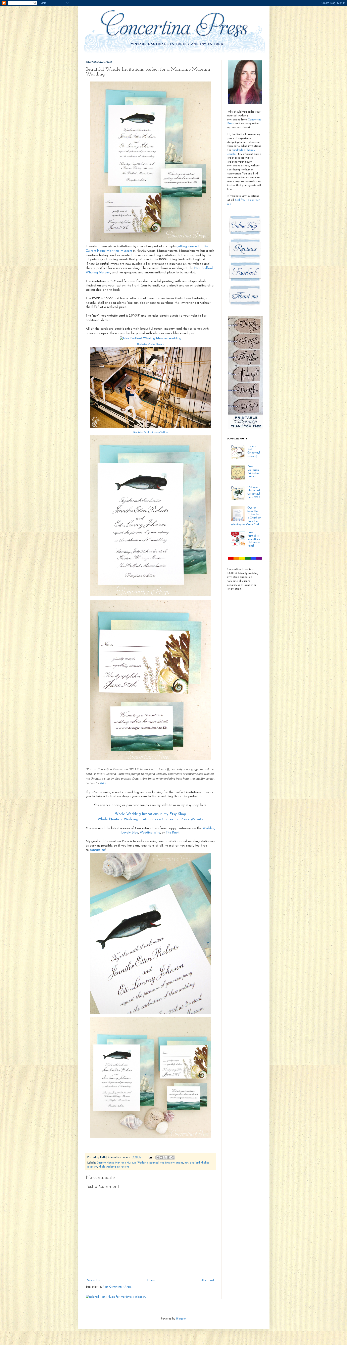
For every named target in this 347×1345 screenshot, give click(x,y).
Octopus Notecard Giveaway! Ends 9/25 (253, 492)
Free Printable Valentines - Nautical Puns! (253, 539)
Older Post (207, 1280)
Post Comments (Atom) (118, 1286)
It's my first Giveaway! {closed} (253, 451)
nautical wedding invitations (166, 1163)
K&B (103, 783)
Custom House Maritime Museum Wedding (122, 1163)
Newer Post (94, 1280)
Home (151, 1280)
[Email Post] (150, 1157)
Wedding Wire (150, 832)
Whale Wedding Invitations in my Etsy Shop (150, 814)
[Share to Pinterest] (173, 1157)
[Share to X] (165, 1157)
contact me (97, 850)
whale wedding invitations (114, 1167)
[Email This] (157, 1157)
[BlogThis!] (161, 1157)
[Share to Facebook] (169, 1157)
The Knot (172, 832)
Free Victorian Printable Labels (253, 471)
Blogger (181, 1318)
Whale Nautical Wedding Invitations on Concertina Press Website (150, 819)
